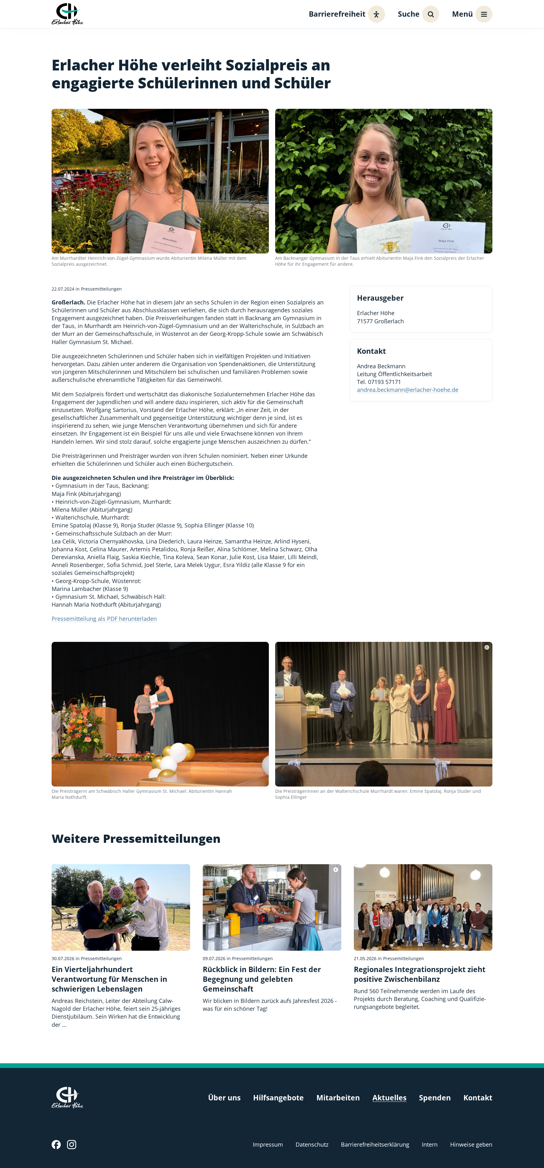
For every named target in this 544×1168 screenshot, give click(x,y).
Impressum (268, 1144)
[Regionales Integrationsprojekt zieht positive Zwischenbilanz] (423, 937)
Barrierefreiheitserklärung (375, 1144)
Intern (430, 1144)
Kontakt (477, 1098)
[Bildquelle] (486, 647)
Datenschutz (312, 1144)
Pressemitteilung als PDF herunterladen (104, 618)
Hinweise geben (471, 1144)
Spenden (435, 1098)
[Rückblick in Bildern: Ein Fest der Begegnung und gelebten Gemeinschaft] (272, 938)
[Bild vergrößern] (160, 181)
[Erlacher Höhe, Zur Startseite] (67, 14)
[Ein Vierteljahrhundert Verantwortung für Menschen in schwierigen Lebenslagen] (121, 946)
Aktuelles (389, 1098)
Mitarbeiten (338, 1098)
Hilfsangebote (278, 1098)
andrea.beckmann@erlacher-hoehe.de (407, 389)
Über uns (224, 1098)
